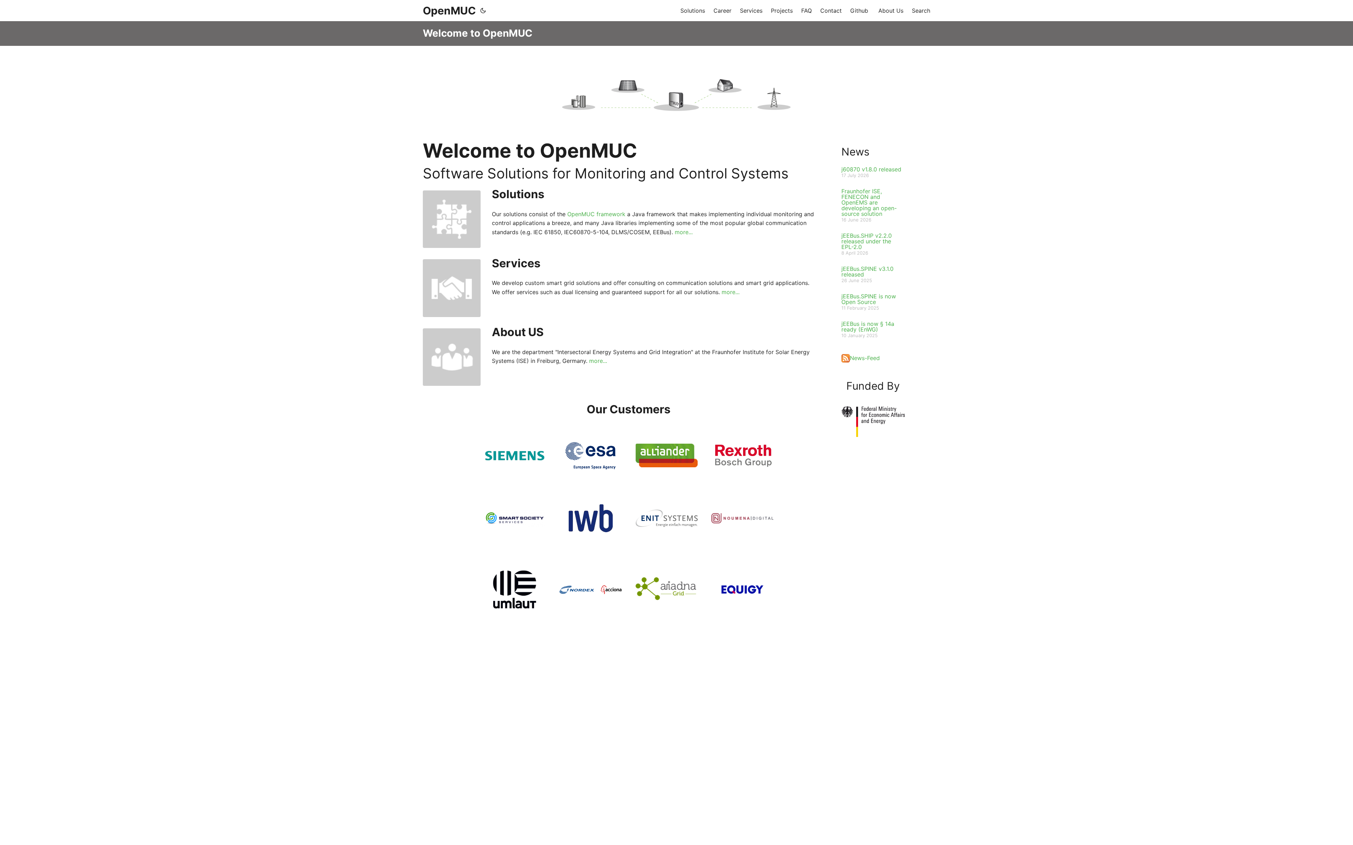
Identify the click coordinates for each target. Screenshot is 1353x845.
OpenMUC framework (596, 214)
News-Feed (865, 357)
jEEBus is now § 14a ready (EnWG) (867, 326)
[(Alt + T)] (483, 10)
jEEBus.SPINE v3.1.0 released (867, 271)
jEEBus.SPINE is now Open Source (868, 299)
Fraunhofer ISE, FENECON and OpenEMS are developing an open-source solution (869, 202)
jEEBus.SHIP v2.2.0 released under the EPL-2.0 (866, 241)
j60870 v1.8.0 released (871, 169)
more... (684, 232)
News (855, 151)
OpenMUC (449, 10)
